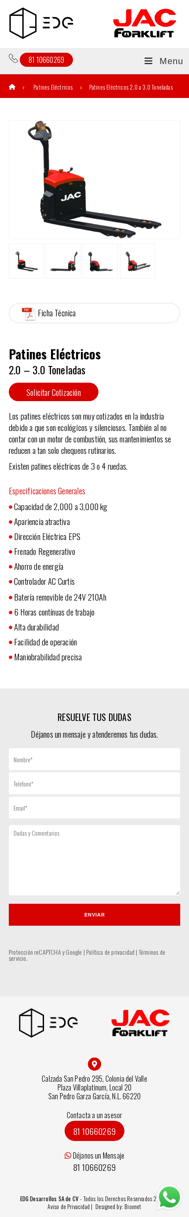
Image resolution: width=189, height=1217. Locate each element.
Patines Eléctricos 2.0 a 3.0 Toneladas (131, 87)
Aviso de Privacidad (69, 1206)
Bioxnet (132, 1206)
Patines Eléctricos (53, 87)
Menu (171, 61)
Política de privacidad (110, 951)
